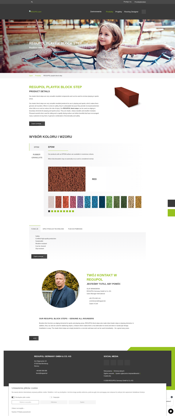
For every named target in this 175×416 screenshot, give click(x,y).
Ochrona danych (119, 371)
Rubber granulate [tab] (37, 156)
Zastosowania (96, 12)
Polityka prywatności (24, 412)
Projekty (118, 12)
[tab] (34, 228)
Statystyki (56, 397)
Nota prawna (108, 371)
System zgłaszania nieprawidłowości (127, 373)
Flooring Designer (131, 12)
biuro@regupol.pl (41, 373)
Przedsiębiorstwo (140, 2)
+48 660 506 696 (41, 370)
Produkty (109, 12)
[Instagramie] (127, 362)
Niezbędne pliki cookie (22, 397)
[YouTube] (113, 362)
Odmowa (54, 402)
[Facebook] (106, 362)
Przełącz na (128, 2)
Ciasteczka (107, 376)
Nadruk (14, 412)
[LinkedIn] (120, 362)
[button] (49, 211)
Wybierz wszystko (25, 402)
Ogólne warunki (109, 373)
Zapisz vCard (93, 303)
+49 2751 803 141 (95, 298)
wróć (34, 338)
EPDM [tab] (36, 147)
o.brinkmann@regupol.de (97, 301)
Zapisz (82, 402)
